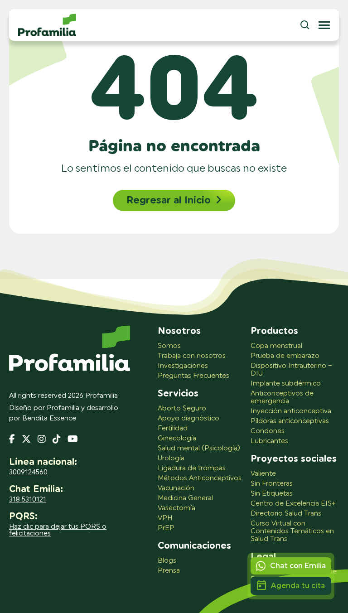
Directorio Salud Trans (286, 513)
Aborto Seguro (182, 408)
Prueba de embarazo (285, 355)
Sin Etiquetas (272, 493)
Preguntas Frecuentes (193, 375)
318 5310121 (27, 499)
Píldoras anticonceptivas (290, 421)
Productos (274, 331)
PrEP (166, 528)
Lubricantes (269, 441)
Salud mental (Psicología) (199, 448)
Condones (268, 431)
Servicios (178, 393)
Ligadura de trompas (192, 468)
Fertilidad (173, 428)
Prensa (169, 570)
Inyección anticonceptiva (291, 411)
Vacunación (176, 488)
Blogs (167, 560)
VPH (165, 518)
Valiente (263, 473)
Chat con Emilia (298, 565)
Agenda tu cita (298, 585)
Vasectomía (176, 508)
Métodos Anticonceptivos (200, 478)
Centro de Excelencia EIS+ (293, 503)
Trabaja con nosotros (192, 355)
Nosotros (179, 331)
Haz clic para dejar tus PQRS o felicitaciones (57, 530)
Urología (171, 458)
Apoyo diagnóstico (188, 418)
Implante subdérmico (286, 383)
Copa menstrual (276, 346)
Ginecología (177, 438)
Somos (169, 346)
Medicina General (185, 498)
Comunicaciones (194, 545)
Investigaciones (183, 365)
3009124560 (28, 472)
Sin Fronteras (272, 483)
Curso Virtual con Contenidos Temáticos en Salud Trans (292, 531)
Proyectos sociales (294, 458)
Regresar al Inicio (168, 200)
